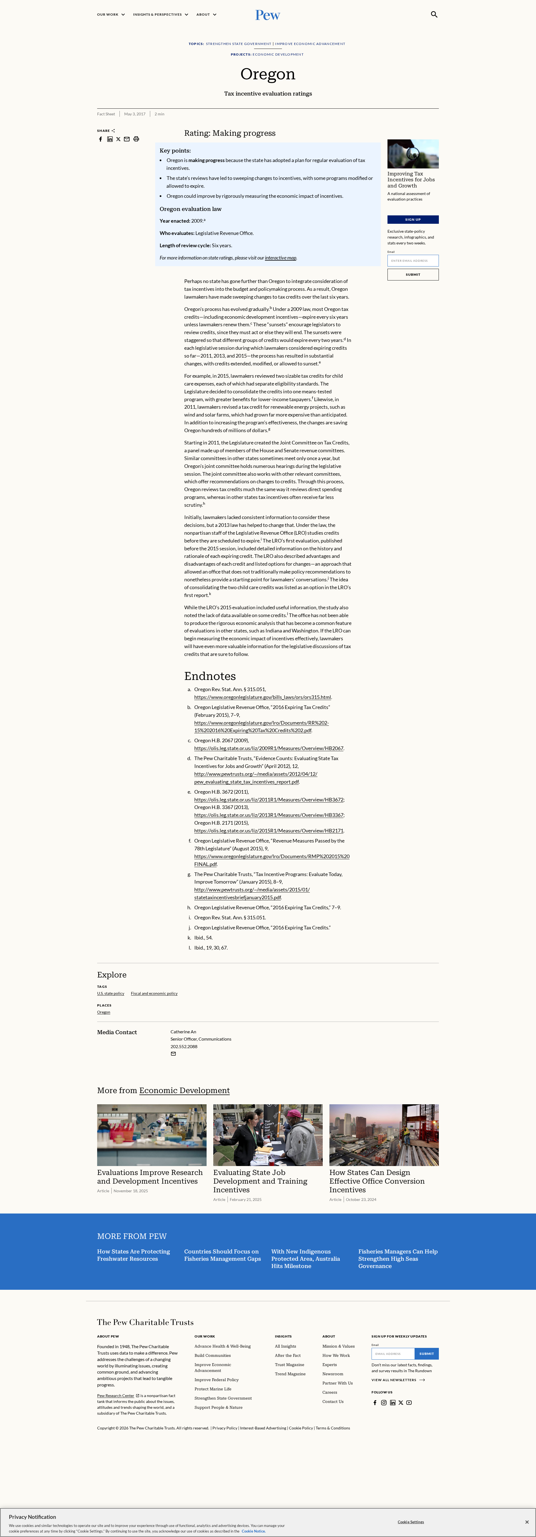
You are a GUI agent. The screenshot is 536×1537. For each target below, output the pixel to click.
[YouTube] (409, 1402)
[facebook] (100, 138)
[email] (126, 138)
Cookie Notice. (254, 1531)
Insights (283, 1336)
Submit (413, 274)
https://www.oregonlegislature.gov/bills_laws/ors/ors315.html (262, 697)
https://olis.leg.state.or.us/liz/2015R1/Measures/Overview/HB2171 (268, 830)
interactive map (280, 257)
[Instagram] (384, 1402)
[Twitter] (400, 1402)
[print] (136, 138)
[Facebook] (375, 1402)
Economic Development (184, 1090)
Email (391, 251)
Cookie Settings (411, 1522)
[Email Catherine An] (173, 1054)
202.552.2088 (184, 1046)
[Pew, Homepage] (268, 14)
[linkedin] (110, 138)
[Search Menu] (434, 14)
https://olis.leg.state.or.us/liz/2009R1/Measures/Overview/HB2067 (268, 748)
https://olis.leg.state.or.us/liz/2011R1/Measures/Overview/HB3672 (268, 799)
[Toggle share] (435, 124)
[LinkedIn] (392, 1402)
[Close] (527, 1522)
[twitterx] (118, 138)
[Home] (145, 1322)
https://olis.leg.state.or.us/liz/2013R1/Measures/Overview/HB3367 (268, 815)
